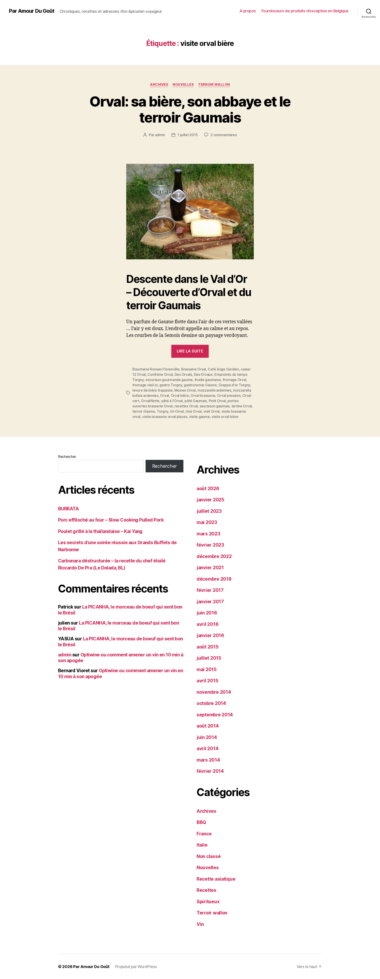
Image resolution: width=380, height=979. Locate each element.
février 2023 (210, 545)
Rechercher (67, 456)
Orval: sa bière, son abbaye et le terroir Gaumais (190, 109)
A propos (247, 11)
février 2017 (210, 590)
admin (160, 135)
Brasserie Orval (193, 369)
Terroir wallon (214, 85)
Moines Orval (185, 390)
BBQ (201, 822)
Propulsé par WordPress (136, 966)
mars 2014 (208, 760)
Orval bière (180, 395)
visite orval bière (225, 416)
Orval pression (228, 395)
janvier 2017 (210, 601)
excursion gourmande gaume (169, 380)
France (204, 833)
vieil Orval (211, 411)
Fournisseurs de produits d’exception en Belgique (305, 11)
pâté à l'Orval (172, 401)
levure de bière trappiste (152, 390)
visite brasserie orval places (164, 416)
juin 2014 (207, 737)
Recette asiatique (216, 879)
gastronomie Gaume (200, 385)
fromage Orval (234, 380)
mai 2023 (207, 522)
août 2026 (208, 488)
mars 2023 (208, 533)
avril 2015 (207, 680)
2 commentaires (223, 135)
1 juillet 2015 (187, 135)
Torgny (162, 411)
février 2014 (210, 771)
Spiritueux (208, 901)
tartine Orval (242, 406)
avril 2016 (207, 624)
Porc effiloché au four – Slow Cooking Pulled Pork (111, 520)
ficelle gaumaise (208, 380)
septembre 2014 (215, 714)
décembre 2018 (214, 579)
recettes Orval (186, 406)
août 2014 (208, 726)
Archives (159, 85)
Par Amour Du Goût (31, 11)
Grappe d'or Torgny (234, 385)
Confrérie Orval (160, 374)
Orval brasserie (203, 395)
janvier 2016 (210, 635)
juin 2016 (207, 613)
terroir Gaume (143, 411)
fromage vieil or (145, 385)
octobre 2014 (211, 703)
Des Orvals (183, 374)
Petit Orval (217, 401)
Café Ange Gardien (223, 369)
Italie (202, 845)
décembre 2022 (214, 556)
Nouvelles (183, 85)
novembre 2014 (214, 692)
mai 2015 (207, 669)
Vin (200, 924)
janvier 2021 (210, 567)
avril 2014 (207, 748)
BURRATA (68, 508)
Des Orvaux (203, 374)
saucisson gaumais (215, 406)
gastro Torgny (170, 385)
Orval (164, 395)
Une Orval (194, 411)
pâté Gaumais (196, 401)
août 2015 (208, 647)
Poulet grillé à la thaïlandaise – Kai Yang (100, 531)
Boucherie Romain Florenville (155, 369)
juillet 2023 (209, 511)
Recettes (206, 890)
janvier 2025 (210, 499)
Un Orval (177, 411)
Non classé (209, 856)
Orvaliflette (150, 401)
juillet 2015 (209, 658)
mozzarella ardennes (214, 390)
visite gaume (199, 416)
